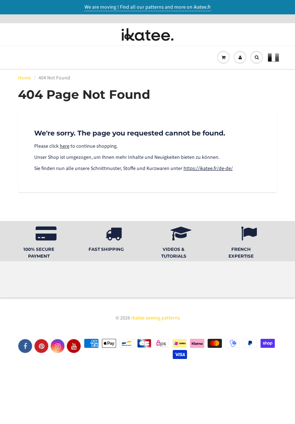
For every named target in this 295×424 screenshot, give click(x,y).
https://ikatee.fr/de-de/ (208, 168)
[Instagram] (57, 346)
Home (24, 78)
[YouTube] (74, 346)
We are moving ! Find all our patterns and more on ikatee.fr (148, 7)
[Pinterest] (41, 346)
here (64, 146)
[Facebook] (25, 346)
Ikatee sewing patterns (155, 318)
